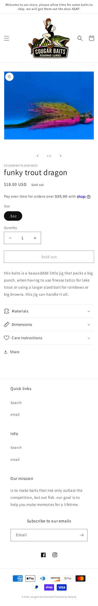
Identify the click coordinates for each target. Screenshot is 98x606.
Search (16, 402)
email (15, 414)
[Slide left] (37, 155)
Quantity (10, 227)
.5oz (13, 216)
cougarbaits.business (42, 596)
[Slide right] (60, 155)
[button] (6, 38)
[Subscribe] (81, 535)
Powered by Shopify (65, 596)
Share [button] (15, 351)
